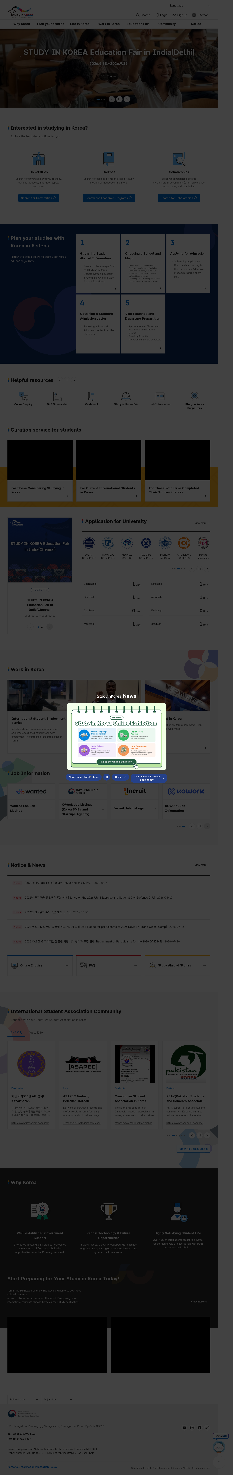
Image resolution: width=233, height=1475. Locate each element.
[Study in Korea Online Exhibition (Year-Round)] (116, 736)
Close (118, 777)
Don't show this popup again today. (147, 778)
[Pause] (106, 777)
